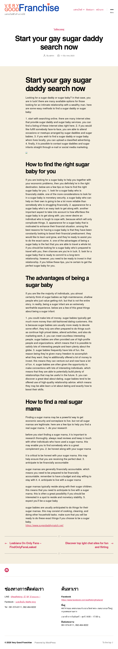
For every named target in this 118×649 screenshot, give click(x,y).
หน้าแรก (99, 9)
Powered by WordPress (45, 642)
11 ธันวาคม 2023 (67, 55)
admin (51, 55)
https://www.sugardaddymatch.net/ (44, 525)
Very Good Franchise (22, 642)
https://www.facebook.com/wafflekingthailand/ (82, 599)
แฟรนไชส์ (77, 9)
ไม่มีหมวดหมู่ (59, 29)
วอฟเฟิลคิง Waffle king (25, 601)
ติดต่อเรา (90, 9)
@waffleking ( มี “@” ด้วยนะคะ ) (25, 596)
